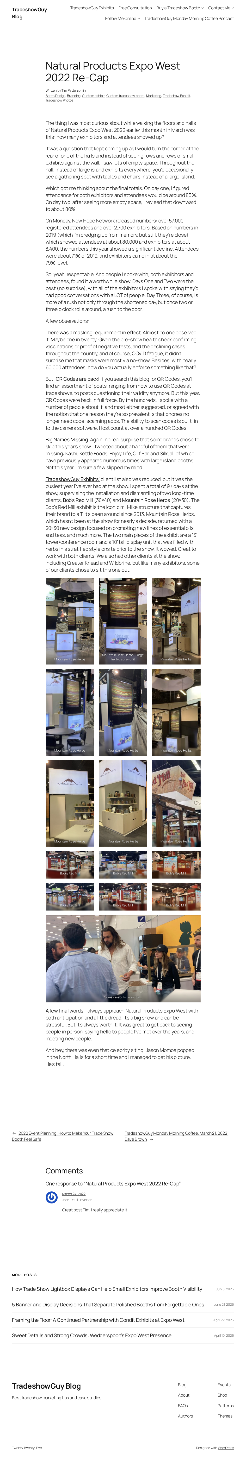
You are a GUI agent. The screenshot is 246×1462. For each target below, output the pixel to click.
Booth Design (56, 95)
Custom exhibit (93, 95)
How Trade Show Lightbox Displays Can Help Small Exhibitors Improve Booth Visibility (107, 1289)
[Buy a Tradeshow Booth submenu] (202, 7)
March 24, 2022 (74, 1193)
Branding (73, 95)
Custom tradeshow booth (125, 95)
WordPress (226, 1447)
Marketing (153, 95)
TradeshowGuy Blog (46, 1386)
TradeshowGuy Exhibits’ (73, 479)
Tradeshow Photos (59, 100)
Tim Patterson (72, 90)
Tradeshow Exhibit (176, 95)
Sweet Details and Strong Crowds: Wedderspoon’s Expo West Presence (92, 1335)
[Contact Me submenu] (233, 7)
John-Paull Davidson (77, 1199)
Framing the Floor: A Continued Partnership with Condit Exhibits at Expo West (98, 1320)
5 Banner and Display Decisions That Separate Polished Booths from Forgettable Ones (108, 1304)
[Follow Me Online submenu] (138, 18)
